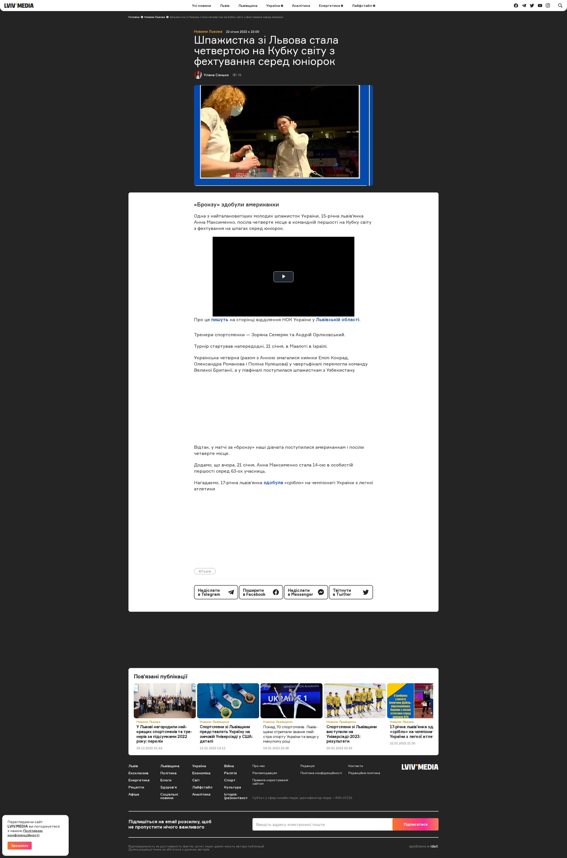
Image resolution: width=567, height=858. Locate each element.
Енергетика (330, 5)
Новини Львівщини (214, 722)
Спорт (229, 780)
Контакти (355, 766)
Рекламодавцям (264, 773)
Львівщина (247, 5)
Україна (273, 5)
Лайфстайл (362, 5)
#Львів (205, 571)
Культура (232, 787)
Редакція (308, 766)
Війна (229, 766)
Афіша (133, 794)
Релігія (230, 773)
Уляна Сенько (216, 75)
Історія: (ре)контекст (236, 796)
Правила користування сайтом (270, 781)
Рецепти (136, 787)
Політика (168, 773)
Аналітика (301, 5)
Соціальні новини (169, 796)
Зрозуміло (19, 845)
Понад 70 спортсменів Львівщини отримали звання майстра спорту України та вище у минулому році (291, 733)
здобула (274, 482)
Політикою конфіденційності (25, 832)
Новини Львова (154, 17)
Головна (134, 17)
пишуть (219, 319)
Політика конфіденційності (321, 773)
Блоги (165, 780)
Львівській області (337, 319)
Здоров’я (168, 787)
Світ (196, 780)
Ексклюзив (138, 773)
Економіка (201, 773)
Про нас (258, 766)
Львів (224, 5)
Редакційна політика (364, 773)
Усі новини (201, 5)
